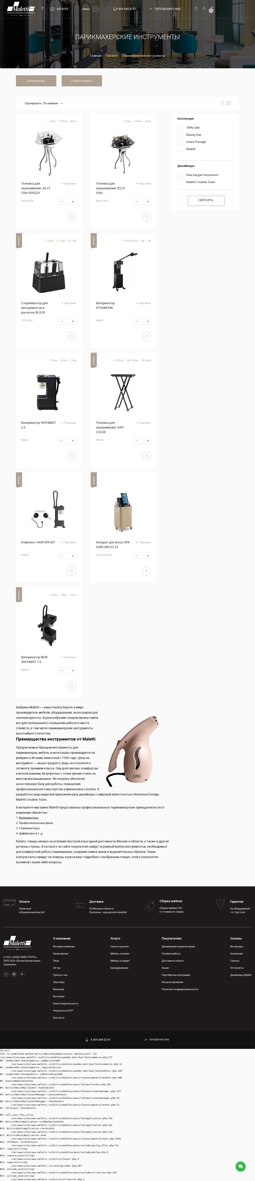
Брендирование (119, 967)
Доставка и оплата (173, 960)
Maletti (99, 320)
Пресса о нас (60, 975)
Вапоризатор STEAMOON (105, 305)
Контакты (59, 1017)
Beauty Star (27, 200)
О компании (61, 938)
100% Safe (26, 320)
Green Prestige (104, 554)
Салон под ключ (119, 946)
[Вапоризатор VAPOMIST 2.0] (48, 392)
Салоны (236, 938)
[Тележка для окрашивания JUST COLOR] (123, 392)
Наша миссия (60, 953)
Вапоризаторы (36, 80)
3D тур (56, 967)
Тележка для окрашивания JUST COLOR (110, 427)
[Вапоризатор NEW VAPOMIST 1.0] (48, 626)
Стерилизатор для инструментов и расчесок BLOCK (34, 307)
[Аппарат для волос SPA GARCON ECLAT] (123, 512)
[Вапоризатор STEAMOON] (123, 272)
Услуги (115, 938)
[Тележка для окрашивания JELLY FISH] (123, 153)
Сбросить (205, 200)
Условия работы (171, 953)
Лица (56, 960)
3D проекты (237, 967)
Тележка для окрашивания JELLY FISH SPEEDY (35, 188)
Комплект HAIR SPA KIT (38, 542)
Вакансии (58, 989)
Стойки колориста (81, 80)
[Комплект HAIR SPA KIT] (48, 512)
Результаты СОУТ (63, 1010)
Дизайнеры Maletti (241, 975)
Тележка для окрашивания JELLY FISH (110, 188)
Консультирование (172, 982)
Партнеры (59, 982)
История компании (64, 946)
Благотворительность (65, 1003)
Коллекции (236, 953)
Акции (165, 967)
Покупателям (172, 938)
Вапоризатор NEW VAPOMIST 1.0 (34, 659)
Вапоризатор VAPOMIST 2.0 (38, 425)
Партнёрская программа (176, 975)
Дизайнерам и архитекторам (178, 946)
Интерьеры (236, 946)
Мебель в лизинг (119, 953)
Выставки (59, 996)
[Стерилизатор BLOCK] (48, 272)
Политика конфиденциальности (180, 989)
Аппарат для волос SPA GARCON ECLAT (113, 544)
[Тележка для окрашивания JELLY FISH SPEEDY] (48, 153)
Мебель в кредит (120, 960)
